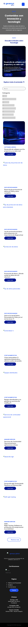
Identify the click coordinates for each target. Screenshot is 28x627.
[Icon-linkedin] (10, 616)
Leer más (8, 75)
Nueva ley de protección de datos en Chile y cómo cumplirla (13, 191)
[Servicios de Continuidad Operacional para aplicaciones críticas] (14, 425)
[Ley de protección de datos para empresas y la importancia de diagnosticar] (14, 215)
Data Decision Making (10, 187)
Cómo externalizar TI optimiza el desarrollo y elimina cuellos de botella (13, 359)
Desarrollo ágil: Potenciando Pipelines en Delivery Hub (13, 484)
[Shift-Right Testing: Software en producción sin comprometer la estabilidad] (14, 507)
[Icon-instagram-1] (13, 616)
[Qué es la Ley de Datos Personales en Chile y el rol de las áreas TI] (14, 299)
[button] (23, 4)
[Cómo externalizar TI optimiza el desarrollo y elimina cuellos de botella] (14, 341)
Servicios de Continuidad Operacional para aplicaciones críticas (12, 443)
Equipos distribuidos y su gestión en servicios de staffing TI (12, 401)
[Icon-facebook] (15, 616)
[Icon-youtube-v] (17, 616)
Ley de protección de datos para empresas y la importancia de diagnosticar (13, 233)
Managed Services (9, 439)
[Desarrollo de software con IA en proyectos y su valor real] (14, 133)
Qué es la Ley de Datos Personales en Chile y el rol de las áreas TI (13, 317)
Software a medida (10, 147)
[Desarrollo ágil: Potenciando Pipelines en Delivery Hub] (14, 467)
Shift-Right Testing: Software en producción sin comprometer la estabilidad (13, 526)
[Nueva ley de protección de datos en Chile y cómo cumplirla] (14, 173)
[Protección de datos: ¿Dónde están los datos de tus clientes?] (14, 257)
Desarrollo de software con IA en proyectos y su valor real (14, 150)
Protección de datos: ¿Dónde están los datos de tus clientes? (13, 275)
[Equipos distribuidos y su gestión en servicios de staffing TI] (14, 383)
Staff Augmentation (10, 355)
